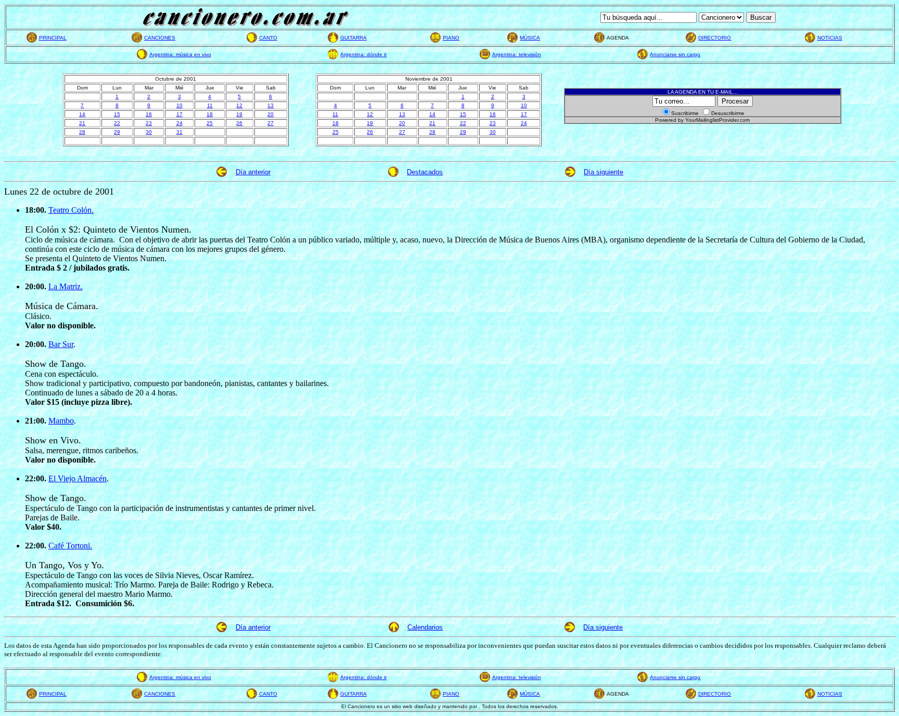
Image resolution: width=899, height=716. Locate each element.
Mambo (61, 420)
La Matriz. (65, 286)
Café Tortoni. (70, 545)
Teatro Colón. (71, 210)
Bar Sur (60, 344)
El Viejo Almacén (77, 478)
